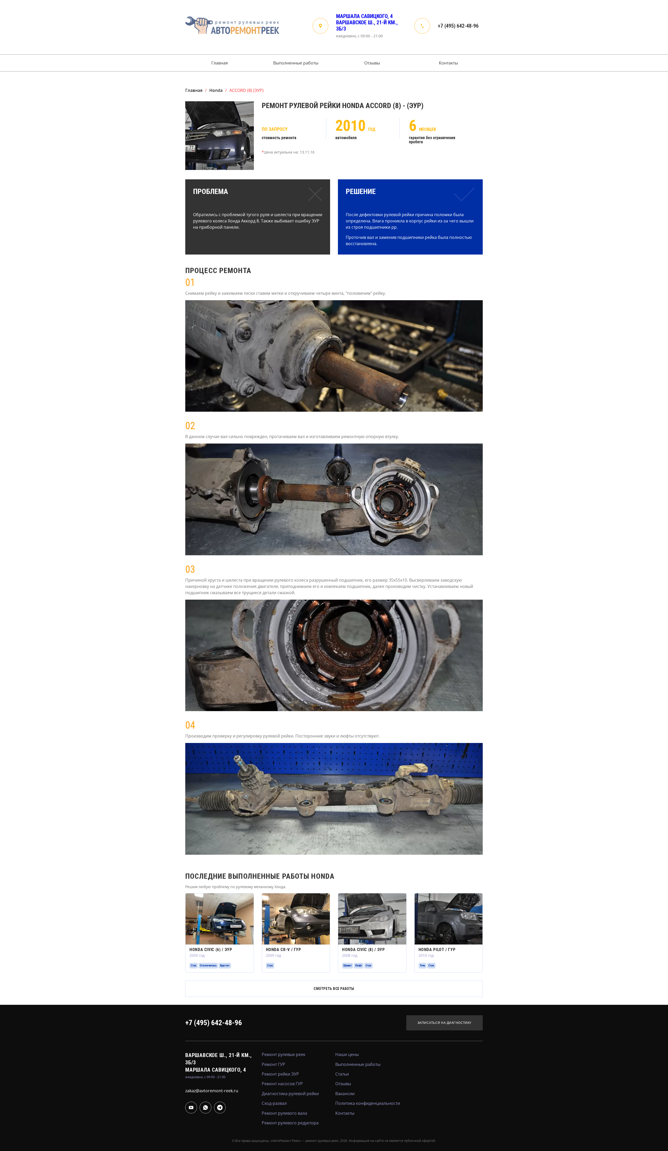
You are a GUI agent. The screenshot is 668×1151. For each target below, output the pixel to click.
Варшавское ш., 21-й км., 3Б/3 (367, 25)
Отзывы (372, 63)
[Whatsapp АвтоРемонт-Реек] (205, 1107)
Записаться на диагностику (445, 1023)
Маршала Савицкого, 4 (364, 16)
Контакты (448, 63)
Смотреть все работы (334, 989)
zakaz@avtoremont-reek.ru (211, 1091)
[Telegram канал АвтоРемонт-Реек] (220, 1107)
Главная (219, 63)
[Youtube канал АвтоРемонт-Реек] (191, 1107)
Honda (216, 90)
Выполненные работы (295, 63)
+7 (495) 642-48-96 (458, 26)
